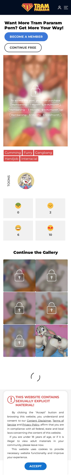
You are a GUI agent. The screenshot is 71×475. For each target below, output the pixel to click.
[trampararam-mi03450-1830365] (52, 291)
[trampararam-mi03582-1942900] (19, 291)
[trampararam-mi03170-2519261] (19, 356)
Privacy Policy (30, 424)
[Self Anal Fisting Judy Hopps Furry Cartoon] (52, 341)
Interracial (29, 159)
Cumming (13, 153)
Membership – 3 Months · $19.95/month (33, 109)
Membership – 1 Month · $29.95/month (35, 104)
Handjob (11, 159)
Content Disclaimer (39, 420)
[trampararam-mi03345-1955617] (19, 323)
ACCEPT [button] (35, 466)
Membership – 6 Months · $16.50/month (35, 114)
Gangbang (43, 153)
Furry (28, 153)
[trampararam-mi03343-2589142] (52, 323)
